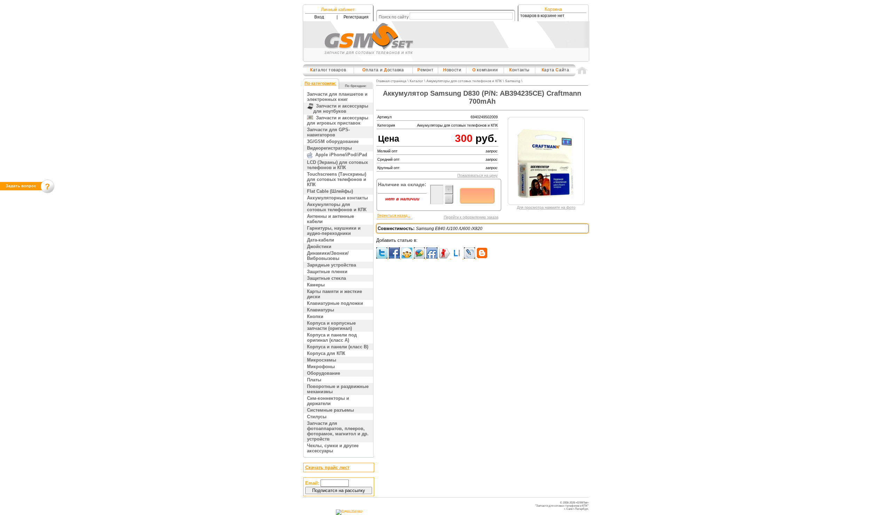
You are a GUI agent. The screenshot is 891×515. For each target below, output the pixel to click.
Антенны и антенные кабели (330, 219)
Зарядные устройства (331, 265)
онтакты (519, 70)
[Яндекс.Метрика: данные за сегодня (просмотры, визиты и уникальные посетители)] (349, 512)
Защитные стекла (326, 278)
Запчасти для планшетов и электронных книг (337, 97)
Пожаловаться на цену (477, 175)
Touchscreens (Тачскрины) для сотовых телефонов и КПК (336, 179)
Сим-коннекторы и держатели (328, 401)
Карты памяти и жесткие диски (334, 294)
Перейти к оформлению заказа (471, 217)
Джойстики (319, 246)
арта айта (555, 70)
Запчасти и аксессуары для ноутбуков (340, 108)
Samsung (512, 81)
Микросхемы (321, 360)
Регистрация (356, 17)
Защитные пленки (327, 271)
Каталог (416, 81)
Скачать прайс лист (327, 467)
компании (485, 70)
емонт (425, 70)
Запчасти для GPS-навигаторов (328, 132)
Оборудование (323, 373)
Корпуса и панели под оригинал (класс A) (332, 337)
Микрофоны (321, 366)
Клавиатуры (320, 309)
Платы (314, 379)
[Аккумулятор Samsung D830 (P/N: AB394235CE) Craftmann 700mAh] (546, 202)
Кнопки (315, 316)
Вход (319, 17)
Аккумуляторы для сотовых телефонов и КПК (336, 207)
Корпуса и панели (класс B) (337, 346)
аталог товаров (328, 70)
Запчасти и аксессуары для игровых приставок (337, 120)
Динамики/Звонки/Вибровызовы (328, 256)
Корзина (553, 9)
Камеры (316, 284)
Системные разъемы (330, 410)
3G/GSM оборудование (332, 141)
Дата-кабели (320, 240)
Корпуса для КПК (326, 353)
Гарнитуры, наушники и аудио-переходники (334, 230)
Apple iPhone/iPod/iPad (340, 154)
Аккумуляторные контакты (337, 197)
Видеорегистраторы (329, 148)
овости (452, 70)
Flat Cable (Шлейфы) (330, 191)
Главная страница (391, 81)
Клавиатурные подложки (335, 303)
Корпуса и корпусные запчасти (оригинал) (331, 325)
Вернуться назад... (393, 215)
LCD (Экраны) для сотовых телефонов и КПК (337, 165)
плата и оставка (383, 70)
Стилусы (316, 416)
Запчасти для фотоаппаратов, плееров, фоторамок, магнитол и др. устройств (338, 431)
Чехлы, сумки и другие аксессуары (332, 448)
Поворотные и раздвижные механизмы (338, 389)
